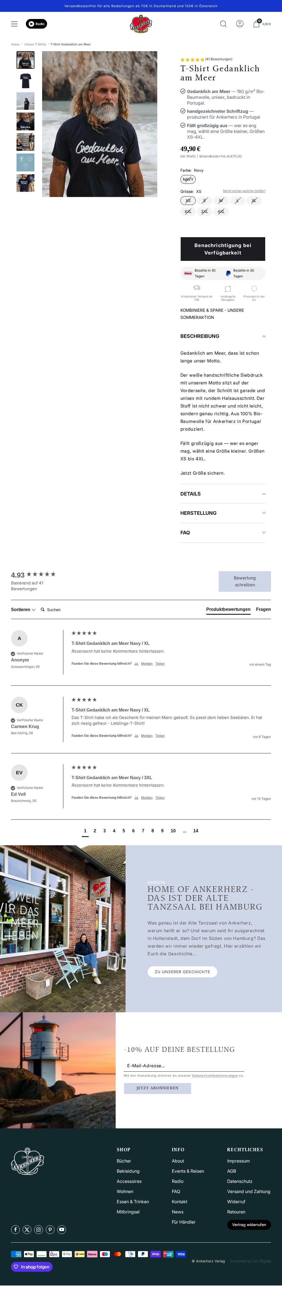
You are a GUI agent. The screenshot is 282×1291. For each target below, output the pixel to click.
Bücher (124, 1161)
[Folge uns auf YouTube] (62, 1230)
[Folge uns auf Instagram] (38, 1230)
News (177, 1212)
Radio (40, 24)
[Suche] (223, 24)
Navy (188, 179)
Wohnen (125, 1191)
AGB (231, 1171)
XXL (188, 211)
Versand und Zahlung (248, 1191)
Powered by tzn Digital (251, 1261)
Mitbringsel (128, 1212)
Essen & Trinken (133, 1201)
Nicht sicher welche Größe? (244, 191)
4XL (221, 211)
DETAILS (190, 494)
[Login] (240, 24)
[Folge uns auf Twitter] (27, 1230)
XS (188, 200)
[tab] (228, 610)
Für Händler (184, 1222)
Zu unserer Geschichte (182, 971)
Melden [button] (147, 663)
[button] (206, 60)
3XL (204, 211)
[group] (40, 575)
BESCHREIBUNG (199, 336)
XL (254, 200)
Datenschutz (240, 1181)
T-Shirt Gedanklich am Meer (70, 44)
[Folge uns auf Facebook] (15, 1230)
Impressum (238, 1161)
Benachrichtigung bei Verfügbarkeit (222, 249)
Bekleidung (128, 1171)
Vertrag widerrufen (249, 1224)
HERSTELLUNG (198, 513)
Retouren (236, 1212)
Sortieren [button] (21, 609)
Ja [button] (136, 663)
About (178, 1161)
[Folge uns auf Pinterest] (50, 1230)
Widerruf (236, 1201)
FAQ (185, 532)
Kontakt (179, 1201)
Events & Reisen (188, 1171)
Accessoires (129, 1181)
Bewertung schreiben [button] (245, 581)
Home (15, 44)
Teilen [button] (160, 663)
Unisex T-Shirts (35, 44)
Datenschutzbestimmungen (215, 1075)
